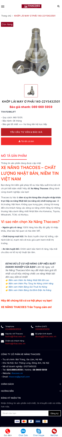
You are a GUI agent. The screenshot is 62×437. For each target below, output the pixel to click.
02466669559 (13, 329)
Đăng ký (55, 413)
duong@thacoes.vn (45, 336)
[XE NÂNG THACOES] (31, 6)
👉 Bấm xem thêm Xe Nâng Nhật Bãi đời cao (27, 280)
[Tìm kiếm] (58, 6)
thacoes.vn (17, 373)
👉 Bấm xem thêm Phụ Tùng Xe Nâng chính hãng (29, 283)
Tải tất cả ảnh (27, 141)
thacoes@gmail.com (19, 376)
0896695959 (42, 329)
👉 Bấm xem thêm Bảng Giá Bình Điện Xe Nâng (28, 290)
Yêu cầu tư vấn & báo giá (26, 132)
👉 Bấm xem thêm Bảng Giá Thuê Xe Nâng (26, 287)
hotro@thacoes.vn (15, 336)
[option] (31, 52)
